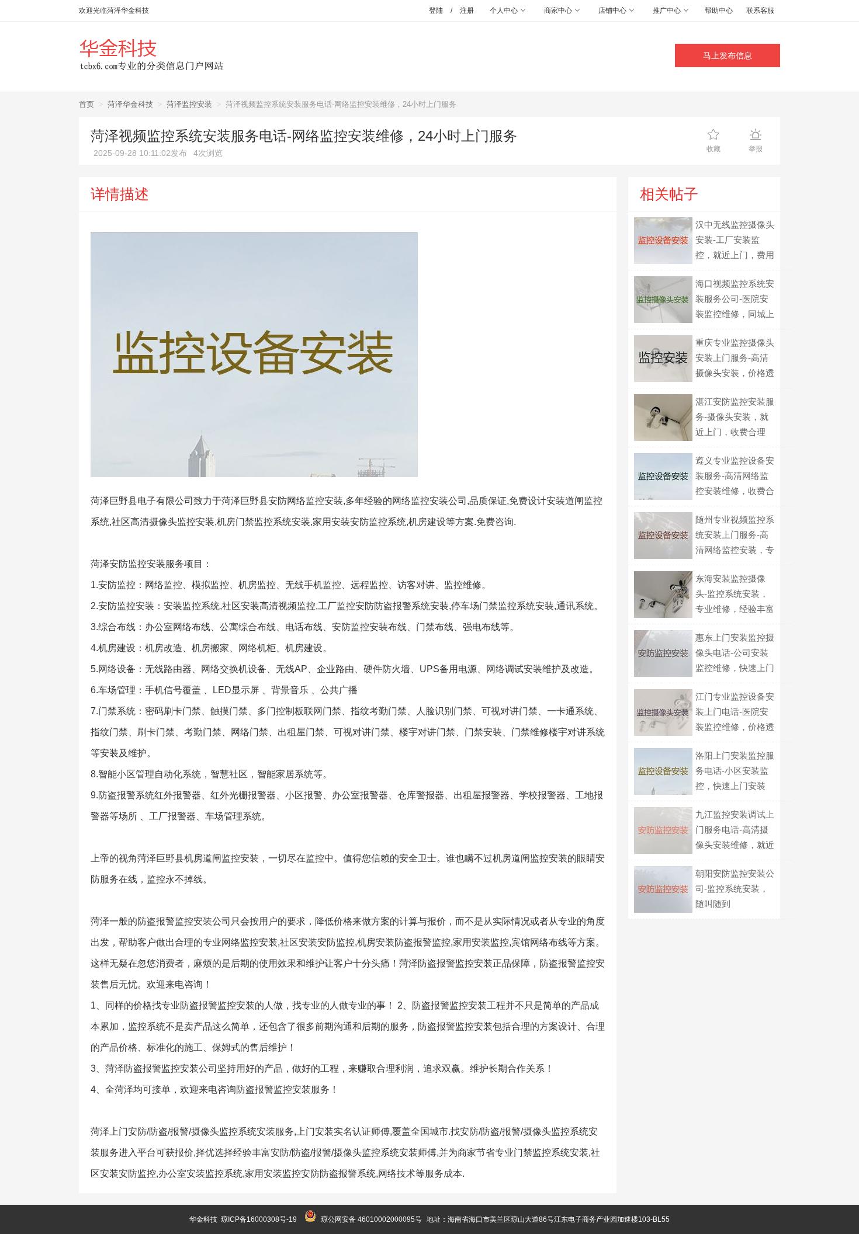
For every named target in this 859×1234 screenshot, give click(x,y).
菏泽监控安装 (189, 104)
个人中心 (504, 10)
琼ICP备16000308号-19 (259, 1219)
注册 (467, 10)
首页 (86, 104)
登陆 (436, 10)
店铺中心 (613, 10)
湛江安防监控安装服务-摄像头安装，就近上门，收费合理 (734, 417)
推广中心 (668, 10)
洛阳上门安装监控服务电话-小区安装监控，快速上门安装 (734, 770)
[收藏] (713, 134)
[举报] (755, 134)
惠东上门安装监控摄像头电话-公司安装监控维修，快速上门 (734, 652)
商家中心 (559, 10)
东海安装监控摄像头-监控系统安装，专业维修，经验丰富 (734, 593)
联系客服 (760, 10)
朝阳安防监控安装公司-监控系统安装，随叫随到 (734, 888)
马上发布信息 (727, 55)
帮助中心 (719, 10)
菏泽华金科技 (130, 104)
